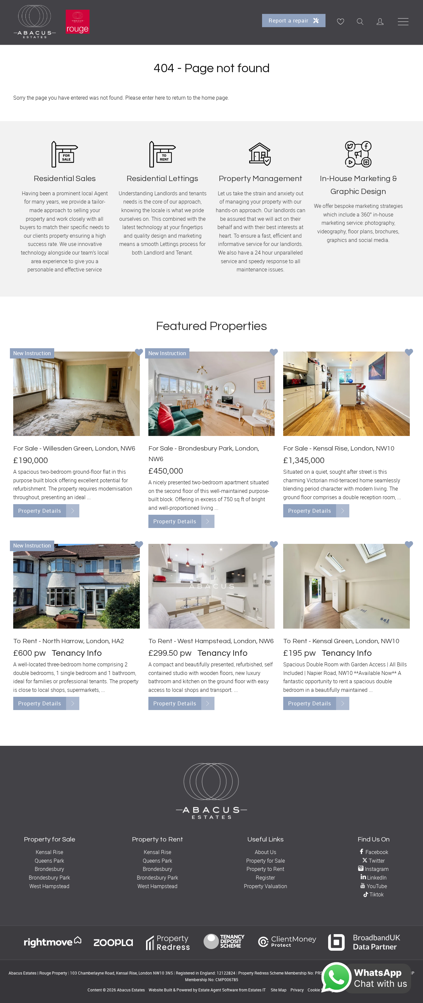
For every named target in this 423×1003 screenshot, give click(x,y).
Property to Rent (265, 869)
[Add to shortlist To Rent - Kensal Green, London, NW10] (409, 545)
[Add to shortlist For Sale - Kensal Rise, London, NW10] (409, 353)
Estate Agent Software (218, 989)
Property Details (39, 510)
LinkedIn (376, 877)
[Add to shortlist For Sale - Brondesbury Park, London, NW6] (274, 353)
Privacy (297, 989)
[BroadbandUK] (364, 948)
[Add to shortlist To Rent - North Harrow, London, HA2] (139, 545)
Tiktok (376, 894)
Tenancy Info (77, 653)
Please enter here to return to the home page (176, 97)
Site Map (279, 989)
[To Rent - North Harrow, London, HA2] (76, 586)
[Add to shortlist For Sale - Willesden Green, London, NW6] (139, 353)
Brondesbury (49, 869)
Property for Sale (265, 860)
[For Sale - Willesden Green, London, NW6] (76, 394)
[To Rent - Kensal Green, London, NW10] (346, 586)
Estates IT (257, 989)
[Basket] (340, 21)
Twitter (376, 860)
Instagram (376, 869)
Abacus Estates (131, 989)
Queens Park (49, 860)
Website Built (160, 989)
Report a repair (289, 20)
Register (265, 877)
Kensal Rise (49, 852)
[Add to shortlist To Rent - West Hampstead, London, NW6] (274, 545)
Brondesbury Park (49, 877)
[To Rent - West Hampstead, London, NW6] (211, 586)
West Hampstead (49, 886)
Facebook (376, 852)
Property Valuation (265, 886)
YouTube (376, 886)
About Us (265, 852)
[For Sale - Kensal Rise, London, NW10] (346, 394)
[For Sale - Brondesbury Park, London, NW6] (211, 394)
